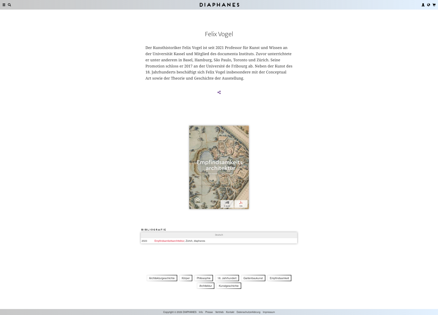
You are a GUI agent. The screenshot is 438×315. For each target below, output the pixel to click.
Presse (209, 312)
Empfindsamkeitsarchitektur (169, 240)
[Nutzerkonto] (423, 5)
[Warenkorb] (434, 5)
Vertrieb (219, 312)
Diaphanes (219, 5)
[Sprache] (428, 5)
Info (201, 312)
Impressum (269, 312)
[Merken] (192, 128)
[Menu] (3, 5)
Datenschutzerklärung (248, 312)
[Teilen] (219, 92)
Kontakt (230, 312)
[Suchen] (9, 5)
